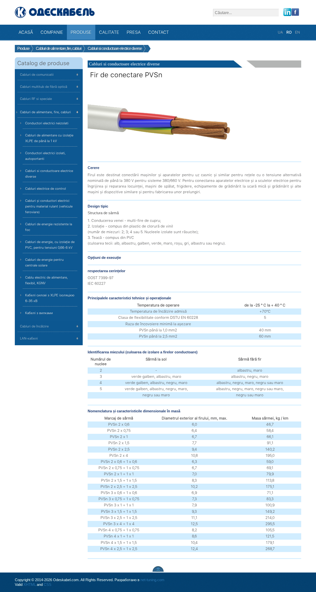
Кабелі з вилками (39, 313)
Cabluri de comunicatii (37, 74)
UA (281, 32)
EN (297, 32)
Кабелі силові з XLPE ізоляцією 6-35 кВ (49, 298)
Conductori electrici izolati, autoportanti (45, 156)
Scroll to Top (158, 569)
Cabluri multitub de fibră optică (43, 87)
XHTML (29, 585)
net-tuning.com (152, 580)
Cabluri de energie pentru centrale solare (44, 262)
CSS (47, 585)
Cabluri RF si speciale (36, 99)
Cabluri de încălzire (34, 326)
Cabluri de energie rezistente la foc (48, 227)
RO (289, 32)
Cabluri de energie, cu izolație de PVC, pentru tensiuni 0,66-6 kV (50, 244)
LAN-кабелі (29, 338)
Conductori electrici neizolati (46, 123)
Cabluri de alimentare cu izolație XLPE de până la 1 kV (49, 138)
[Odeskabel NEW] (55, 12)
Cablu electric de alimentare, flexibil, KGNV (46, 280)
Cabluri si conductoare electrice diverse (49, 173)
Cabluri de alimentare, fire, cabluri (45, 112)
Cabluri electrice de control (45, 189)
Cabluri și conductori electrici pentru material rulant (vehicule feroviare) (49, 206)
